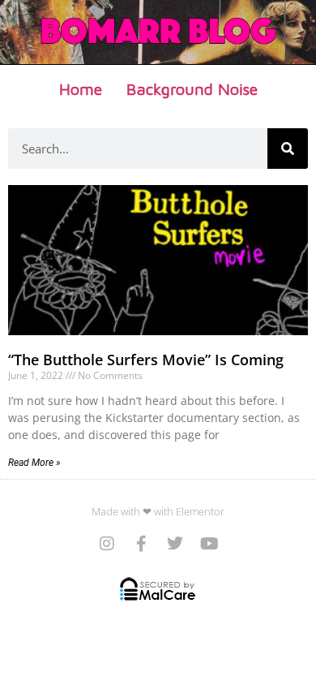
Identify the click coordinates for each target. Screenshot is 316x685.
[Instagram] (107, 544)
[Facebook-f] (141, 544)
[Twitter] (175, 544)
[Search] (287, 148)
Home (80, 89)
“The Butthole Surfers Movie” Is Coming (146, 359)
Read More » (34, 462)
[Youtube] (209, 544)
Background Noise (192, 89)
